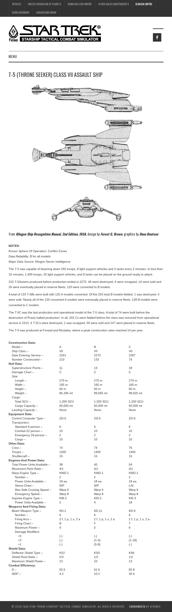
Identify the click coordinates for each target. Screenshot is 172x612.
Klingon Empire (144, 4)
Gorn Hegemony (20, 12)
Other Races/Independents (113, 4)
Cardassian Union (46, 12)
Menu (13, 56)
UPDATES (16, 4)
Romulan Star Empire (80, 4)
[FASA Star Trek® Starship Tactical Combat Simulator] (55, 33)
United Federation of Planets (44, 4)
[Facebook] (157, 37)
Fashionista (137, 606)
